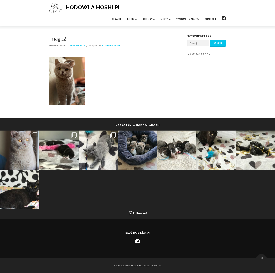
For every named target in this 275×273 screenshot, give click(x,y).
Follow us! (140, 213)
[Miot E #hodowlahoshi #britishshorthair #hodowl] (59, 150)
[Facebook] (222, 19)
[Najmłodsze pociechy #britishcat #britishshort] (98, 150)
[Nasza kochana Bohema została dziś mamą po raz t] (19, 189)
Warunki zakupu (187, 19)
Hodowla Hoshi (111, 45)
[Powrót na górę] (261, 258)
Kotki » (132, 19)
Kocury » (148, 19)
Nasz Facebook (198, 54)
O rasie (117, 19)
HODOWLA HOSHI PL (93, 7)
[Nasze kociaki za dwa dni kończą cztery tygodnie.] (137, 150)
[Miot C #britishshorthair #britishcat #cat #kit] (176, 150)
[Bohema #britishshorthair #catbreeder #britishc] (216, 150)
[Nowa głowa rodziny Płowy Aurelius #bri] (19, 150)
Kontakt (210, 19)
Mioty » (165, 19)
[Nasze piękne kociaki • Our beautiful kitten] (255, 150)
